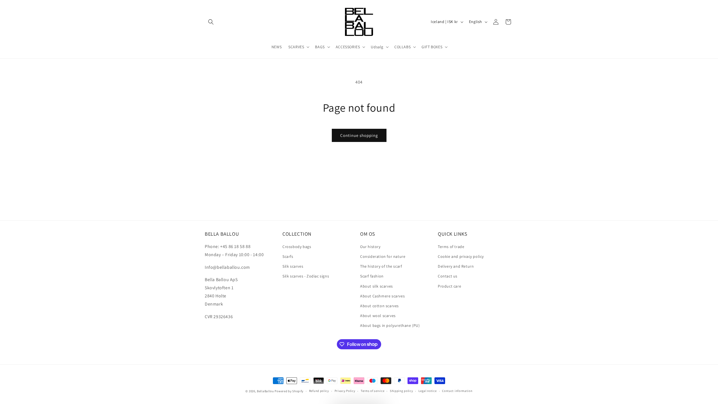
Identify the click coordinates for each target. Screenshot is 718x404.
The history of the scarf (381, 266)
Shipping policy (401, 391)
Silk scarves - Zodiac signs (305, 276)
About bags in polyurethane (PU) (390, 325)
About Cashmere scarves (382, 296)
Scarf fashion (372, 276)
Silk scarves (292, 266)
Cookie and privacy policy (461, 256)
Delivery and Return (456, 266)
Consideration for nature (382, 256)
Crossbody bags (296, 246)
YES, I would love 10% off (633, 359)
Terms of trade (451, 246)
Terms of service (372, 391)
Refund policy (319, 391)
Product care (449, 286)
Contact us (447, 276)
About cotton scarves (379, 305)
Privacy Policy (345, 391)
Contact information (457, 391)
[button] (211, 22)
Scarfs (287, 256)
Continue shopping (359, 135)
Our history (370, 246)
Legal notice (427, 391)
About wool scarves (378, 315)
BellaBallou (265, 391)
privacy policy (638, 375)
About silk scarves (376, 286)
